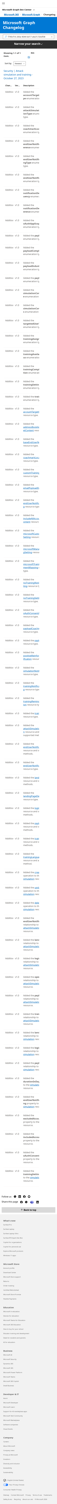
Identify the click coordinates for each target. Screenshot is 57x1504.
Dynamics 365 (8, 1364)
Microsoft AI (7, 1355)
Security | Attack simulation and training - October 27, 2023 (18, 74)
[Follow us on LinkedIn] (19, 1197)
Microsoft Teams (9, 1377)
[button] (13, 85)
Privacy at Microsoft (10, 1455)
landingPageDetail (32, 796)
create (38, 872)
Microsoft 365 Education (12, 1325)
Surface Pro (7, 1225)
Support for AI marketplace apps (15, 1411)
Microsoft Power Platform (12, 1372)
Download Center (9, 1272)
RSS (32, 53)
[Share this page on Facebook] (21, 1202)
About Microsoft (9, 1446)
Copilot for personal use (12, 1247)
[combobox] (20, 63)
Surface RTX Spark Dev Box (13, 1238)
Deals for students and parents (14, 1338)
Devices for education (11, 1316)
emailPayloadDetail (33, 488)
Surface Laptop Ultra (10, 1233)
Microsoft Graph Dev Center (17, 9)
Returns (6, 1281)
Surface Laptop (8, 1229)
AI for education (9, 1342)
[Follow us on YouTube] (29, 1197)
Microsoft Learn (9, 1407)
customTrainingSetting (35, 472)
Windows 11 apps (9, 1255)
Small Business (8, 1386)
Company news (8, 1450)
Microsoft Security (9, 1359)
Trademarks (48, 1495)
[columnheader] (8, 85)
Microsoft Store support (12, 1277)
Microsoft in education (11, 1311)
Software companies (10, 1425)
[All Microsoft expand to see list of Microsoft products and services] (3, 3)
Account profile (8, 1268)
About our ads (28, 1499)
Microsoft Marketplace (11, 1420)
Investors (6, 1459)
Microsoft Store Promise (12, 1294)
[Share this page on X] (26, 1202)
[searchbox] (29, 37)
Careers (6, 1442)
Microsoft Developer (10, 1403)
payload (39, 823)
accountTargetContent (35, 411)
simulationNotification (35, 670)
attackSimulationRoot (34, 927)
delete (38, 902)
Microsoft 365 (8, 1368)
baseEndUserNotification (36, 442)
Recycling (17, 1499)
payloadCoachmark (33, 628)
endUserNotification (34, 747)
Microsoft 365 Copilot (11, 1381)
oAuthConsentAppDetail (36, 613)
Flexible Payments (9, 1299)
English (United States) (15, 1480)
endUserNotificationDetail (37, 765)
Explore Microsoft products (13, 1251)
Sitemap (6, 1495)
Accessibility (7, 1468)
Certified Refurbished (11, 1290)
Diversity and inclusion (11, 1464)
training (39, 838)
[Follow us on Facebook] (24, 1197)
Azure (5, 1398)
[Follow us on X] (15, 1197)
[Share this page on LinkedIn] (37, 1202)
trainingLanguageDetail (35, 857)
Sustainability (8, 1472)
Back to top (30, 1209)
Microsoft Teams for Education (14, 1320)
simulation (28, 878)
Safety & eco (7, 1499)
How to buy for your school (13, 1329)
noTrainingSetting (32, 598)
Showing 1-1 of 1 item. (12, 55)
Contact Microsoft (17, 1495)
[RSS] (28, 57)
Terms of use (37, 1495)
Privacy (28, 1495)
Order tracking (8, 1286)
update (38, 887)
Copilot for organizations (12, 1242)
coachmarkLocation (33, 457)
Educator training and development (16, 1333)
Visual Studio (8, 1429)
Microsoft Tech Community (13, 1416)
